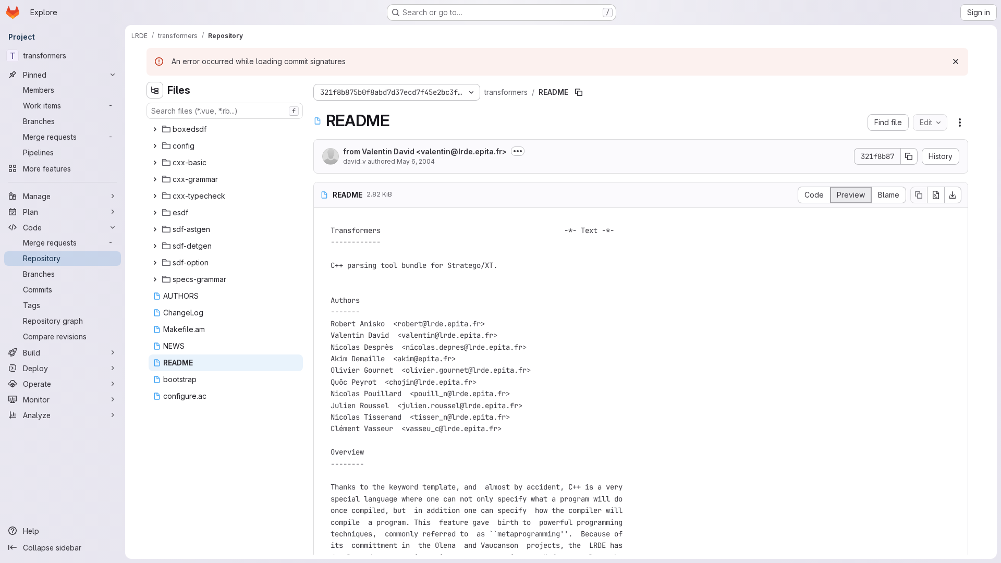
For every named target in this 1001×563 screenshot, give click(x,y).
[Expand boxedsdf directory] (155, 129)
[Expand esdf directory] (155, 212)
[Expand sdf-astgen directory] (155, 229)
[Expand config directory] (155, 146)
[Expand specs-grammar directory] (155, 279)
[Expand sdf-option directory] (155, 262)
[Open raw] (935, 195)
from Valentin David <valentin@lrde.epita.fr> (425, 151)
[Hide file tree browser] (155, 90)
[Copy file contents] (918, 195)
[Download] (953, 195)
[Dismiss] (955, 61)
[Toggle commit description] (517, 151)
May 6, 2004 (416, 161)
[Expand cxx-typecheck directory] (155, 196)
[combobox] (225, 111)
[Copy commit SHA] (909, 156)
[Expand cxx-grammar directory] (155, 179)
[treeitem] (226, 129)
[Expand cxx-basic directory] (155, 162)
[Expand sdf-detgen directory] (155, 246)
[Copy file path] (578, 92)
